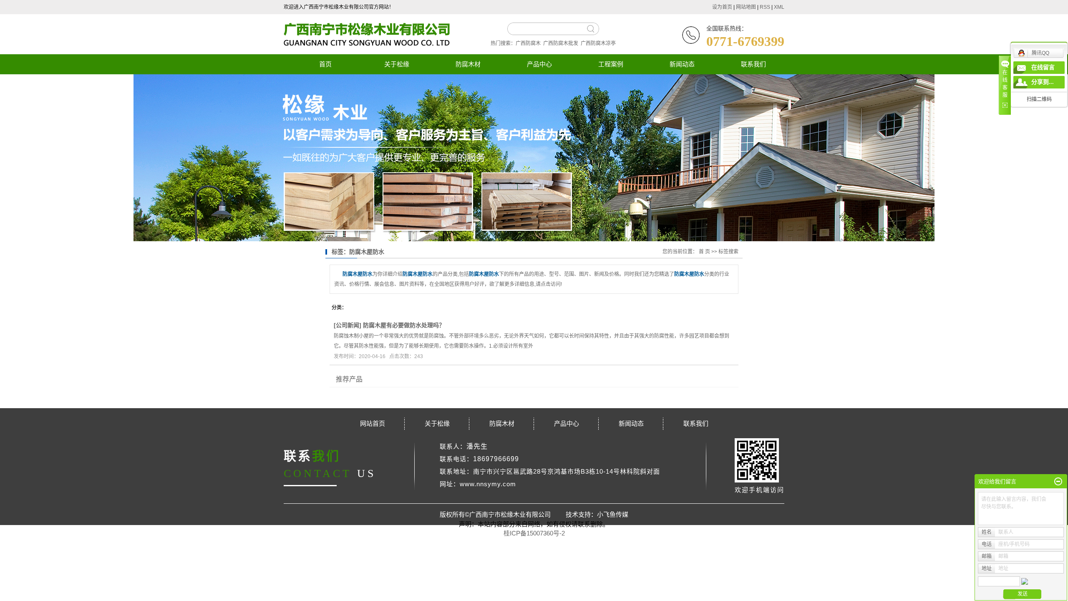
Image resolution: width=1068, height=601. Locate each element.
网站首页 (372, 423)
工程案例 (610, 64)
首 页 (704, 252)
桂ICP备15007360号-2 (534, 533)
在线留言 (1043, 67)
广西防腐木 (528, 43)
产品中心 (539, 64)
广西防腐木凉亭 (598, 43)
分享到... (1042, 82)
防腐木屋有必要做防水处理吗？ (404, 325)
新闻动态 (682, 64)
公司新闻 (347, 325)
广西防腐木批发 (560, 43)
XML (779, 7)
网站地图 (746, 7)
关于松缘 (396, 64)
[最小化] (1058, 481)
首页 (325, 64)
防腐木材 (468, 64)
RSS (765, 7)
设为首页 (722, 7)
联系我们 (753, 64)
